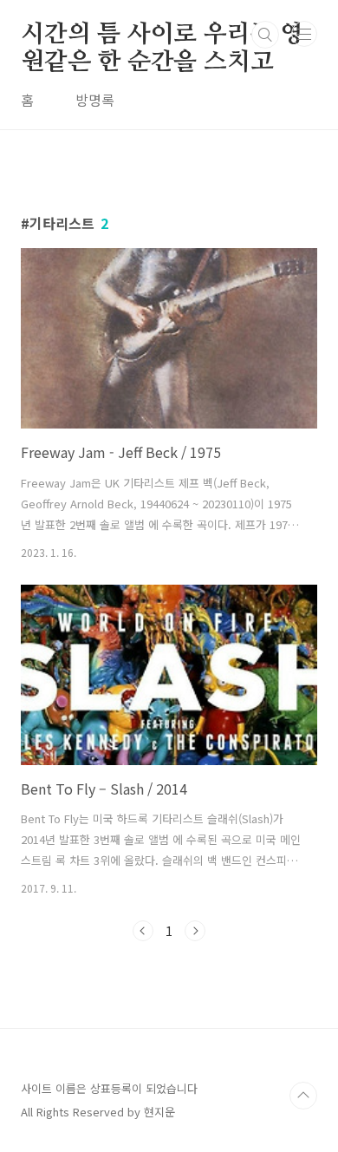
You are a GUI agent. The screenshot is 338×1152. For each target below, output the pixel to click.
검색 (265, 35)
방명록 (94, 99)
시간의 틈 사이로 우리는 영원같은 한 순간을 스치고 (162, 36)
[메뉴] (304, 34)
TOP (303, 1095)
